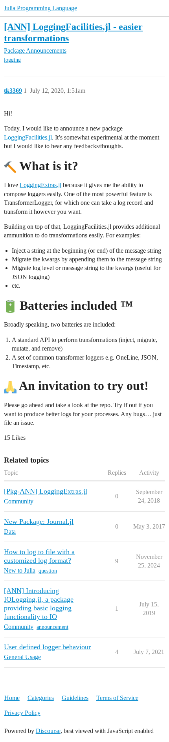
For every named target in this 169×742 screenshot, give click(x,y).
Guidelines (75, 697)
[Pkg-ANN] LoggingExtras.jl (45, 491)
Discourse (48, 730)
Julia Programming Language (40, 8)
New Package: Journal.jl (38, 521)
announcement (52, 627)
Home (12, 697)
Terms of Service (117, 697)
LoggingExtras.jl (40, 185)
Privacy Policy (22, 712)
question (48, 571)
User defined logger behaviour (47, 647)
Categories (41, 697)
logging (12, 60)
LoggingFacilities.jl (28, 137)
